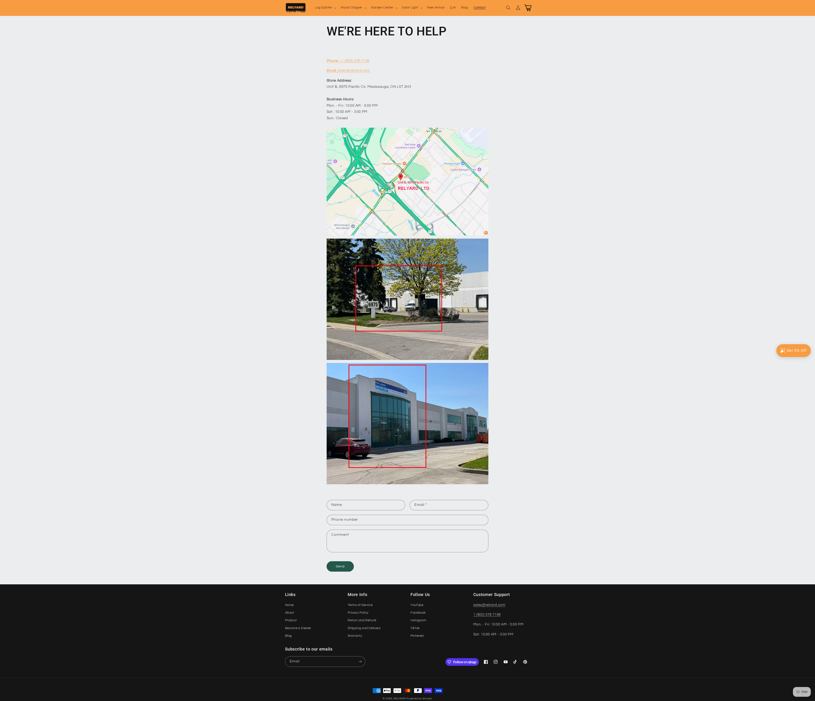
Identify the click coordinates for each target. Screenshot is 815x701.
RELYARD (400, 698)
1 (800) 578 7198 (487, 615)
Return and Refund (362, 620)
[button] (325, 8)
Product (291, 620)
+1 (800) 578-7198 (348, 61)
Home (289, 605)
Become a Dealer (298, 628)
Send (340, 566)
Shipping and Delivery (364, 628)
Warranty (355, 635)
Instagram (418, 620)
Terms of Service (360, 605)
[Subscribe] (360, 661)
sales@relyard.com (348, 71)
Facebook (418, 612)
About (289, 612)
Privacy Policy (358, 612)
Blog (288, 635)
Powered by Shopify (419, 698)
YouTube (416, 605)
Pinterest (417, 635)
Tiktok (415, 628)
